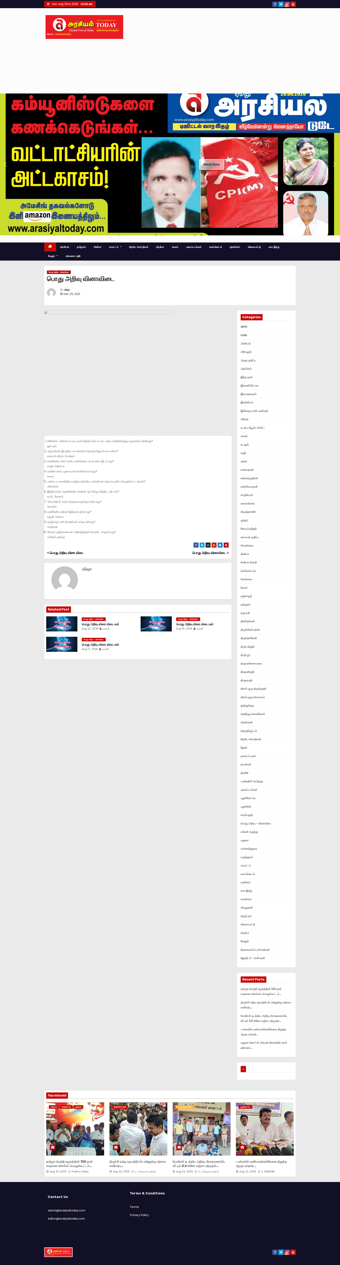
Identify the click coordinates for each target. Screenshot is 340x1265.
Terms (134, 1207)
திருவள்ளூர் (247, 672)
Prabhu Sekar (80, 1171)
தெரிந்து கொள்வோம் (253, 714)
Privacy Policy (139, 1215)
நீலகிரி (244, 773)
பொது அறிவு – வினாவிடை (59, 272)
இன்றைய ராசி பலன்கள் (254, 411)
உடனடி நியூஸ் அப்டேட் (253, 428)
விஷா (67, 289)
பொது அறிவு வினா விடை (66, 552)
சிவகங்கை (247, 545)
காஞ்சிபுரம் (247, 495)
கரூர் (243, 453)
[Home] (50, 247)
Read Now (212, 164)
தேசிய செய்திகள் (139, 247)
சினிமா (97, 247)
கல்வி (244, 461)
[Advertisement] (170, 67)
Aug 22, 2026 (90, 628)
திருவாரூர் (247, 680)
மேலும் (52, 256)
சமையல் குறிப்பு (250, 537)
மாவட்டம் (114, 247)
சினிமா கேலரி (249, 562)
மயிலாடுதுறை (249, 849)
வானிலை (246, 899)
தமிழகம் (81, 247)
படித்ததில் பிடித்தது (252, 781)
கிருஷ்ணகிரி (248, 512)
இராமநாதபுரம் (249, 394)
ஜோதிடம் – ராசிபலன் (253, 958)
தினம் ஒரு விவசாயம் (253, 697)
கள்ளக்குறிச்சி (249, 478)
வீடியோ (160, 247)
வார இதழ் (274, 247)
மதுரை (245, 840)
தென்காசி (247, 722)
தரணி (106, 628)
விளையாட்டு (254, 247)
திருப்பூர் (245, 655)
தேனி (244, 748)
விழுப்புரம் (246, 916)
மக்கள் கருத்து (249, 832)
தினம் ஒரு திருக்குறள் (254, 689)
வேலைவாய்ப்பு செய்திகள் (255, 950)
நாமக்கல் (246, 764)
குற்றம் (244, 520)
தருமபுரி (245, 613)
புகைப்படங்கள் (194, 247)
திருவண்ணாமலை (251, 663)
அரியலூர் (246, 352)
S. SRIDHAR (267, 1171)
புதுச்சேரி (246, 807)
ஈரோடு (244, 419)
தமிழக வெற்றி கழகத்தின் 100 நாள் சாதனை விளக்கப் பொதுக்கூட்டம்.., (69, 1164)
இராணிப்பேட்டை (250, 385)
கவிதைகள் (247, 470)
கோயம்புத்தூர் (249, 529)
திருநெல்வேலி (249, 638)
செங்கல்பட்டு (248, 571)
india (244, 335)
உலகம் (175, 247)
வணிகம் (246, 882)
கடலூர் (245, 445)
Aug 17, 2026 (90, 649)
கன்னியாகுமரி (249, 487)
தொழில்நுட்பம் (249, 731)
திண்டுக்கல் (248, 621)
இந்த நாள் (247, 377)
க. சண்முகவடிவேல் (145, 1171)
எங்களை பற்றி (73, 256)
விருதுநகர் (247, 907)
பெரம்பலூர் (247, 815)
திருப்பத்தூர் (248, 647)
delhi (244, 327)
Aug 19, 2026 (184, 628)
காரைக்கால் (248, 503)
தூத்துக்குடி (247, 705)
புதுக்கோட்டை (249, 798)
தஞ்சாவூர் (246, 596)
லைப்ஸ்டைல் (215, 247)
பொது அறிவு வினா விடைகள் (100, 624)
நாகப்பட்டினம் (248, 756)
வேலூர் (245, 941)
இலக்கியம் (247, 402)
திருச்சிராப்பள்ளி (250, 630)
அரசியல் (64, 247)
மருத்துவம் (247, 857)
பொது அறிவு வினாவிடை (209, 552)
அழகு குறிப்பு (248, 360)
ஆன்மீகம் (235, 247)
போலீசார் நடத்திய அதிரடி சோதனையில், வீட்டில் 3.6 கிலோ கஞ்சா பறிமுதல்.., (199, 1164)
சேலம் (244, 588)
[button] (5, 164)
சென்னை (246, 579)
